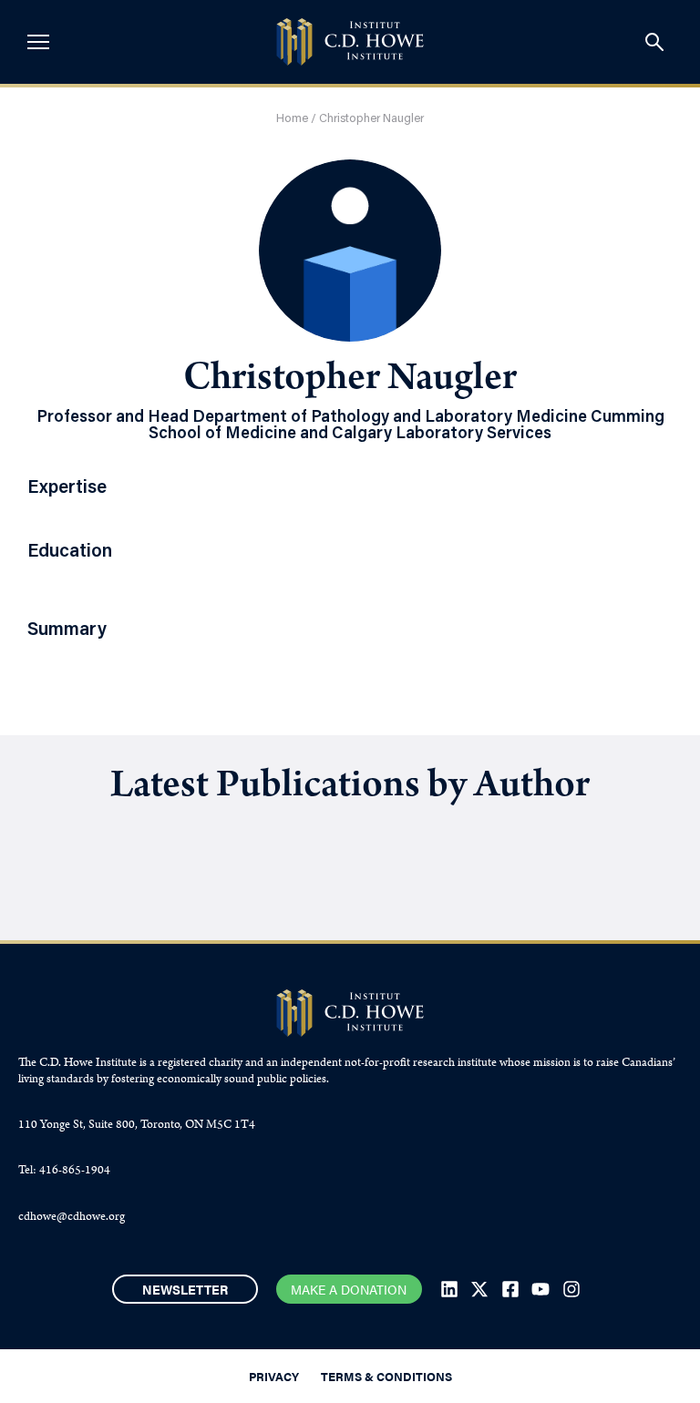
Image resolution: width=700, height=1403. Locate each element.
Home (292, 119)
